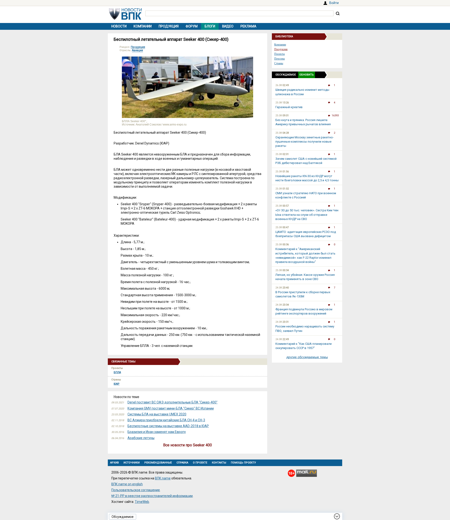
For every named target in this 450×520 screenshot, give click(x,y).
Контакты (219, 462)
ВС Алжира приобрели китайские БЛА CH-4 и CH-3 (166, 420)
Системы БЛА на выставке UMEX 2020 (157, 414)
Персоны (279, 58)
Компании (143, 26)
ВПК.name (163, 478)
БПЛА (117, 372)
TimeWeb (142, 502)
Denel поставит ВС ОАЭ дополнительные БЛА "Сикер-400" (173, 402)
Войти (334, 3)
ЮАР (117, 383)
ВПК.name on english (127, 484)
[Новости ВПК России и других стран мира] (125, 18)
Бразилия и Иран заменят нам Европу (157, 432)
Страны (278, 63)
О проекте (200, 462)
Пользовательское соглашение (135, 490)
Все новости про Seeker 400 (187, 445)
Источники (132, 462)
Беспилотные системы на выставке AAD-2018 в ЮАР (168, 426)
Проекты (279, 54)
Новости (119, 26)
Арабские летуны (141, 438)
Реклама (248, 26)
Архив (114, 462)
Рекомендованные (158, 462)
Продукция (169, 26)
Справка (182, 462)
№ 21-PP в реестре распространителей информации (152, 496)
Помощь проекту (243, 462)
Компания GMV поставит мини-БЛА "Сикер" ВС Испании (171, 408)
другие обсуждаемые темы (307, 357)
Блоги (210, 26)
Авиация (137, 50)
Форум (192, 26)
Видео (227, 26)
